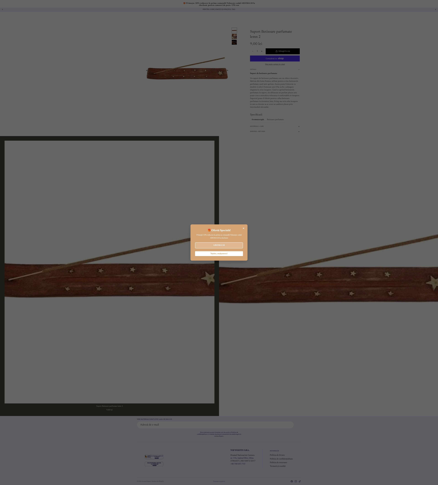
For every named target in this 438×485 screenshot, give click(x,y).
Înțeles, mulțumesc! (219, 254)
